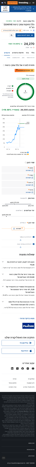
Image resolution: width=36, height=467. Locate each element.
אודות (14, 379)
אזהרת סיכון (31, 456)
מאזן (23, 57)
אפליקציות (31, 379)
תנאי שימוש (31, 443)
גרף (27, 53)
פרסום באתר (12, 383)
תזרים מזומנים (16, 57)
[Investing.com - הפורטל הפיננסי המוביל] (25, 3)
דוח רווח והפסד (30, 57)
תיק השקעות (30, 383)
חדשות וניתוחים (18, 53)
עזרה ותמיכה (12, 387)
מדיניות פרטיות (30, 449)
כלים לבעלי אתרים (28, 387)
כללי (32, 53)
